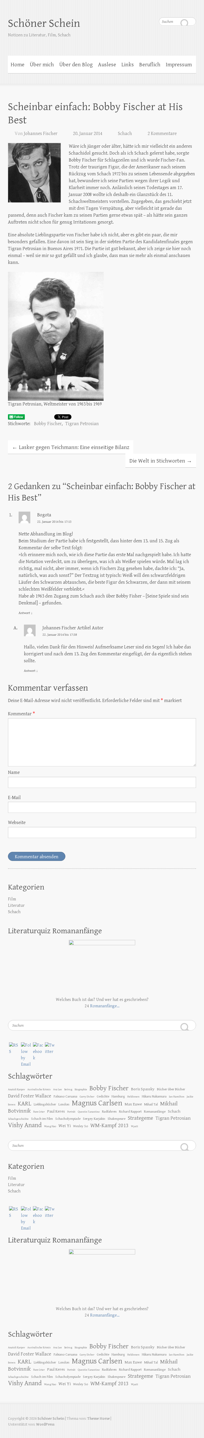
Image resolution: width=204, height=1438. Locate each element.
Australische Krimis (39, 1089)
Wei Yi (64, 1125)
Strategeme (140, 1118)
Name (14, 772)
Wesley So (80, 1126)
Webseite (17, 822)
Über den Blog (76, 65)
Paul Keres (56, 1111)
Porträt (71, 1111)
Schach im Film (42, 1119)
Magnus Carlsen (97, 1103)
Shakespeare (116, 1119)
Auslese (107, 65)
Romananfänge (154, 1111)
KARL (24, 1103)
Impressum (179, 65)
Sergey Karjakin (94, 1119)
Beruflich (149, 65)
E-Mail (14, 797)
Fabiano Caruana (65, 1096)
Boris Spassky (143, 1089)
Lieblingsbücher (45, 1104)
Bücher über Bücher (171, 1089)
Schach (125, 133)
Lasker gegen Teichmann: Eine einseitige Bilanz (70, 447)
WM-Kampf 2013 (109, 1125)
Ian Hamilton (176, 1096)
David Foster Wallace (29, 1096)
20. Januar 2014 (87, 133)
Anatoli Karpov (16, 1089)
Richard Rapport (130, 1111)
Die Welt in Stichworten (160, 461)
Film (12, 899)
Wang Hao (50, 1126)
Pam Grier (39, 1111)
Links (127, 65)
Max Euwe (133, 1104)
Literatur (16, 905)
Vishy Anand (25, 1125)
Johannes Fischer (40, 133)
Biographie (81, 1089)
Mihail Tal (151, 1104)
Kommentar (21, 714)
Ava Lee (57, 1089)
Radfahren (109, 1111)
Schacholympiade (67, 1119)
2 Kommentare (162, 133)
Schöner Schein (44, 23)
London (63, 1104)
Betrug (68, 1089)
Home (17, 65)
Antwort (26, 613)
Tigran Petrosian (82, 423)
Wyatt (134, 1126)
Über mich (42, 65)
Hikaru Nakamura (154, 1096)
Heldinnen (133, 1096)
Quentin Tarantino (89, 1111)
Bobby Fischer (48, 423)
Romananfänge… (105, 1006)
